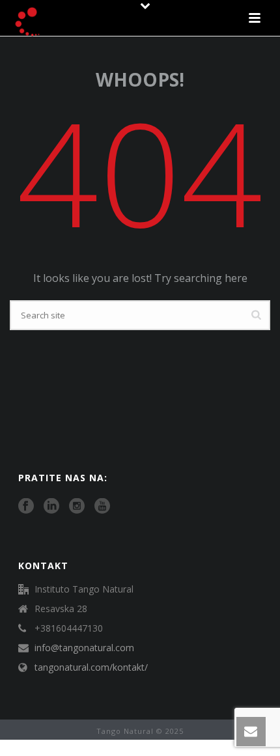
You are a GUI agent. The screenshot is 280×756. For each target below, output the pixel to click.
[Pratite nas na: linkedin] (51, 506)
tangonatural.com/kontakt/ (91, 667)
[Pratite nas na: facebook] (26, 506)
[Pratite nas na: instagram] (77, 506)
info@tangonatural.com (84, 648)
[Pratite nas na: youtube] (102, 506)
